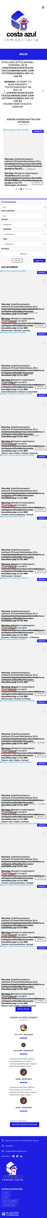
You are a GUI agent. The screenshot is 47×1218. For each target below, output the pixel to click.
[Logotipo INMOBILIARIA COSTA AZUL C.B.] (21, 28)
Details (37, 182)
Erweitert (39, 261)
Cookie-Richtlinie (9, 1205)
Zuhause (6, 1193)
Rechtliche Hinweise (10, 1201)
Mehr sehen (23, 1009)
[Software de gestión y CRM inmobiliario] (10, 1213)
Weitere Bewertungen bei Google (24, 1125)
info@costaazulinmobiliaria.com (16, 1151)
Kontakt (6, 1197)
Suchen (17, 260)
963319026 (9, 1146)
